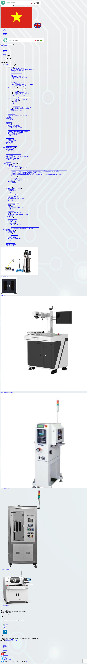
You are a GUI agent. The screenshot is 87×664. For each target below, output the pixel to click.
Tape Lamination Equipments (14, 202)
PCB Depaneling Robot (10, 150)
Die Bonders (10, 206)
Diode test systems (12, 190)
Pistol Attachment (14, 78)
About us (5, 48)
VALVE (10, 239)
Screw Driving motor (12, 134)
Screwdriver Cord (14, 81)
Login (2, 45)
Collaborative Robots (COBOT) (12, 158)
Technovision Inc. (9, 217)
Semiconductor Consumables (11, 216)
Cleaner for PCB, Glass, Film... (14, 166)
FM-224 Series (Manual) (16, 224)
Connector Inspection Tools (16, 178)
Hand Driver (13, 75)
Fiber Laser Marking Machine (12, 241)
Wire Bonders (11, 208)
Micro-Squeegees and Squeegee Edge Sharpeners (18, 214)
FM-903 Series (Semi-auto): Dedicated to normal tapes (22, 228)
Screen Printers (11, 215)
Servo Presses (8, 162)
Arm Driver (10, 124)
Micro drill (13, 175)
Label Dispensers (9, 120)
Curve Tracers (11, 211)
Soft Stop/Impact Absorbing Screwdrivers (21, 97)
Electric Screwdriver (10, 66)
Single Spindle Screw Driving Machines (16, 133)
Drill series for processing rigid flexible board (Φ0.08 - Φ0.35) (23, 173)
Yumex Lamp (11, 181)
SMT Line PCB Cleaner (10, 243)
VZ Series (15, 90)
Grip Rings (10, 220)
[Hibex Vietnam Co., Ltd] (23, 42)
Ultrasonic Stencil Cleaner (11, 244)
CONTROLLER (11, 232)
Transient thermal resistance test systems (16, 198)
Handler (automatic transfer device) (15, 192)
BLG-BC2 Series (16, 106)
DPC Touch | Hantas (10, 136)
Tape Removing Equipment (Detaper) (15, 204)
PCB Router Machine (10, 245)
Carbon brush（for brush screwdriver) (18, 70)
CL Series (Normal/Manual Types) (20, 92)
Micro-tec (8, 213)
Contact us (5, 51)
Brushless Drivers (12, 98)
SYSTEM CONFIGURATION (14, 238)
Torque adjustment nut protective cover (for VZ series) (22, 84)
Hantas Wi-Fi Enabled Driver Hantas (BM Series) (18, 131)
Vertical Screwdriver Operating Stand (18, 86)
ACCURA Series (14, 235)
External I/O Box (14, 71)
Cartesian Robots (9, 151)
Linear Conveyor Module (11, 160)
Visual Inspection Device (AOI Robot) (13, 154)
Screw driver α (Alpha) (18, 94)
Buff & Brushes (11, 165)
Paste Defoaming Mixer (10, 159)
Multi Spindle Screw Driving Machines (16, 132)
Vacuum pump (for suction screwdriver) (19, 85)
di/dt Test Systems (11, 189)
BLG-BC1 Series (16, 104)
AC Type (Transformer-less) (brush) (18, 89)
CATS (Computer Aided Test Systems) (13, 188)
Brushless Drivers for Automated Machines (22, 107)
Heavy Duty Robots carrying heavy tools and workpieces (17, 156)
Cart (4, 656)
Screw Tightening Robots (11, 148)
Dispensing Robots (9, 149)
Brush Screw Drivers (12, 87)
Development (13, 182)
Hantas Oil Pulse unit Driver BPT (15, 128)
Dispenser (10, 233)
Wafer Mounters (11, 223)
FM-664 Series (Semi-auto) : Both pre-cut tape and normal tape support (25, 227)
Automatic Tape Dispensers (11, 119)
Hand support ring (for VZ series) (17, 76)
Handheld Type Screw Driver (14, 126)
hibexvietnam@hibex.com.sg (11, 640)
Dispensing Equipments (10, 230)
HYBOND (8, 205)
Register (5, 45)
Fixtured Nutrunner (9, 141)
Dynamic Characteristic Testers (14, 191)
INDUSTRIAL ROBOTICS (9, 147)
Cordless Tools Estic (12, 140)
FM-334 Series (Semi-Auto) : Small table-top (20, 225)
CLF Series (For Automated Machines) (21, 93)
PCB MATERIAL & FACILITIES (10, 163)
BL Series (15, 101)
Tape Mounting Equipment (13, 203)
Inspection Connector (12, 176)
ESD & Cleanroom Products (11, 146)
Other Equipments (11, 200)
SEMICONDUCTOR (7, 187)
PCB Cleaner (8, 186)
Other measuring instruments (14, 196)
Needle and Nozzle (12, 237)
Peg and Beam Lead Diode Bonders (15, 207)
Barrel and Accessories (12, 231)
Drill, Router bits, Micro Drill (14, 168)
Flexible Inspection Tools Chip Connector (19, 179)
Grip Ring (13, 74)
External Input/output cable (16, 73)
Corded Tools (11, 139)
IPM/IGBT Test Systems (13, 194)
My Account (5, 655)
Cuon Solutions (9, 199)
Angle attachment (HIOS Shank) (17, 68)
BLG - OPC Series (17, 102)
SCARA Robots (9, 152)
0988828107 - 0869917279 (10, 639)
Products (5, 50)
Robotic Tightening (9, 135)
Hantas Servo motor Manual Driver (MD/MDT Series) (19, 130)
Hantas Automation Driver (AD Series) (16, 127)
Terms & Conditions (7, 659)
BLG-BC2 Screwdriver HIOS (14, 125)
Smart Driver (8, 123)
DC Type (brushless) (15, 100)
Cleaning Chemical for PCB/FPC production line (18, 167)
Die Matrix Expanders (12, 219)
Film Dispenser (9, 122)
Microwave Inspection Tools (16, 180)
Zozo (27, 661)
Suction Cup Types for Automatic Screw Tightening (18, 115)
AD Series (13, 236)
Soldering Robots (9, 157)
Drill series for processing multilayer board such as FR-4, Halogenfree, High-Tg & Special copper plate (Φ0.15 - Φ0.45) (35, 171)
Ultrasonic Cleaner (9, 143)
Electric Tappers (11, 112)
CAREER (5, 52)
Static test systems (11, 197)
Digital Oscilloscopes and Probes (14, 212)
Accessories (10, 67)
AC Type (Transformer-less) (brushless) (19, 99)
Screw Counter (9, 118)
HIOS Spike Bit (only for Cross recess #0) (19, 77)
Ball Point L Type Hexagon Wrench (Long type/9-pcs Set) (22, 69)
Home (4, 47)
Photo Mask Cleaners (12, 221)
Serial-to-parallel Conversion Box (17, 82)
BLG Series (15, 103)
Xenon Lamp (13, 184)
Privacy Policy (6, 658)
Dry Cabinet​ (8, 240)
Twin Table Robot (9, 155)
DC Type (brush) (14, 91)
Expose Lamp (13, 183)
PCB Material (8, 164)
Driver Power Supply (12, 109)
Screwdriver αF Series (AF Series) (20, 95)
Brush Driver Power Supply (16, 110)
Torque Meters (8, 116)
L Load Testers (11, 195)
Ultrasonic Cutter (9, 142)
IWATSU (8, 209)
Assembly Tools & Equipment (9, 64)
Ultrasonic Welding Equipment (12, 144)
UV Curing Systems (12, 222)
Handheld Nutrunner (10, 138)
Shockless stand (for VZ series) (17, 83)
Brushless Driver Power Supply (17, 111)
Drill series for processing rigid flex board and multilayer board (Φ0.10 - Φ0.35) (27, 172)
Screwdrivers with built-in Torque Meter (21, 108)
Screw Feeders (9, 117)
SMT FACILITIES (7, 229)
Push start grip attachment (16, 79)
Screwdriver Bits (11, 114)
